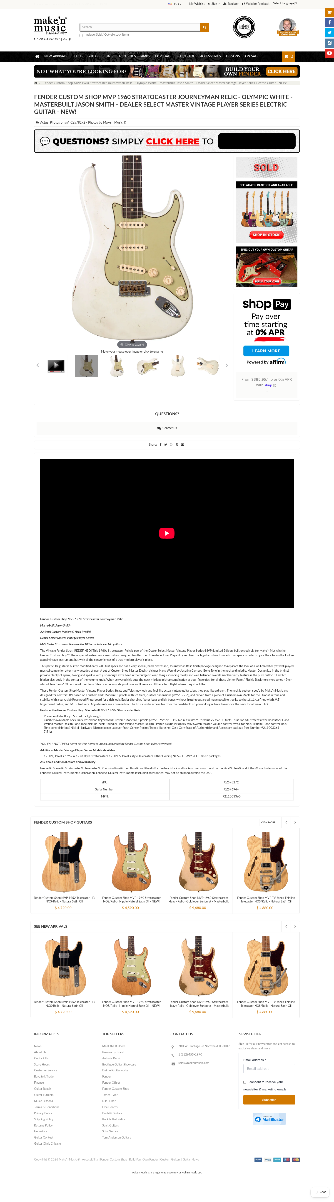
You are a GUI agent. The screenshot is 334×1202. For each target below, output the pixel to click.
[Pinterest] (177, 444)
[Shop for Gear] (329, 12)
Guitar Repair (42, 1088)
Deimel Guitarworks (115, 1070)
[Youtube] (329, 53)
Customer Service (45, 1070)
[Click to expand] (132, 252)
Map (65, 39)
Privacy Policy (43, 1113)
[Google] (171, 444)
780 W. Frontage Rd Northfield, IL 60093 (205, 1046)
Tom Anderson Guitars (116, 1137)
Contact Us (169, 428)
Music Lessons (43, 1101)
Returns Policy (43, 1125)
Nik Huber (109, 1101)
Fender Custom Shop (115, 1088)
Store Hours (42, 1064)
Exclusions (40, 1131)
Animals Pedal (111, 1058)
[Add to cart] (56, 904)
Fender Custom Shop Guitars (63, 822)
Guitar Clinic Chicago (47, 1143)
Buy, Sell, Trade (44, 1076)
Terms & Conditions (46, 1107)
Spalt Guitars (110, 1125)
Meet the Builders (113, 1046)
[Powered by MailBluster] (269, 1119)
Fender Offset (111, 1082)
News (38, 1046)
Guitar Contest (43, 1137)
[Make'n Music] (50, 15)
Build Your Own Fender (143, 1159)
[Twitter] (329, 32)
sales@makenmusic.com (193, 1063)
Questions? (167, 414)
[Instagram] (329, 43)
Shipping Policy (43, 1119)
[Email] (182, 444)
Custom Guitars (170, 1159)
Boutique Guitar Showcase (119, 1064)
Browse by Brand (113, 1052)
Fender (106, 1076)
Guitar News (191, 1159)
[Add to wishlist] (73, 904)
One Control (110, 1107)
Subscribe (269, 1100)
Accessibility (90, 1159)
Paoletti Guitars (112, 1113)
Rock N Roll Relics (113, 1119)
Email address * (254, 1060)
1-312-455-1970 (48, 39)
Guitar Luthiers (44, 1095)
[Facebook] (329, 22)
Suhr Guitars (110, 1131)
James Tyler (110, 1095)
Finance (39, 1082)
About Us (40, 1052)
